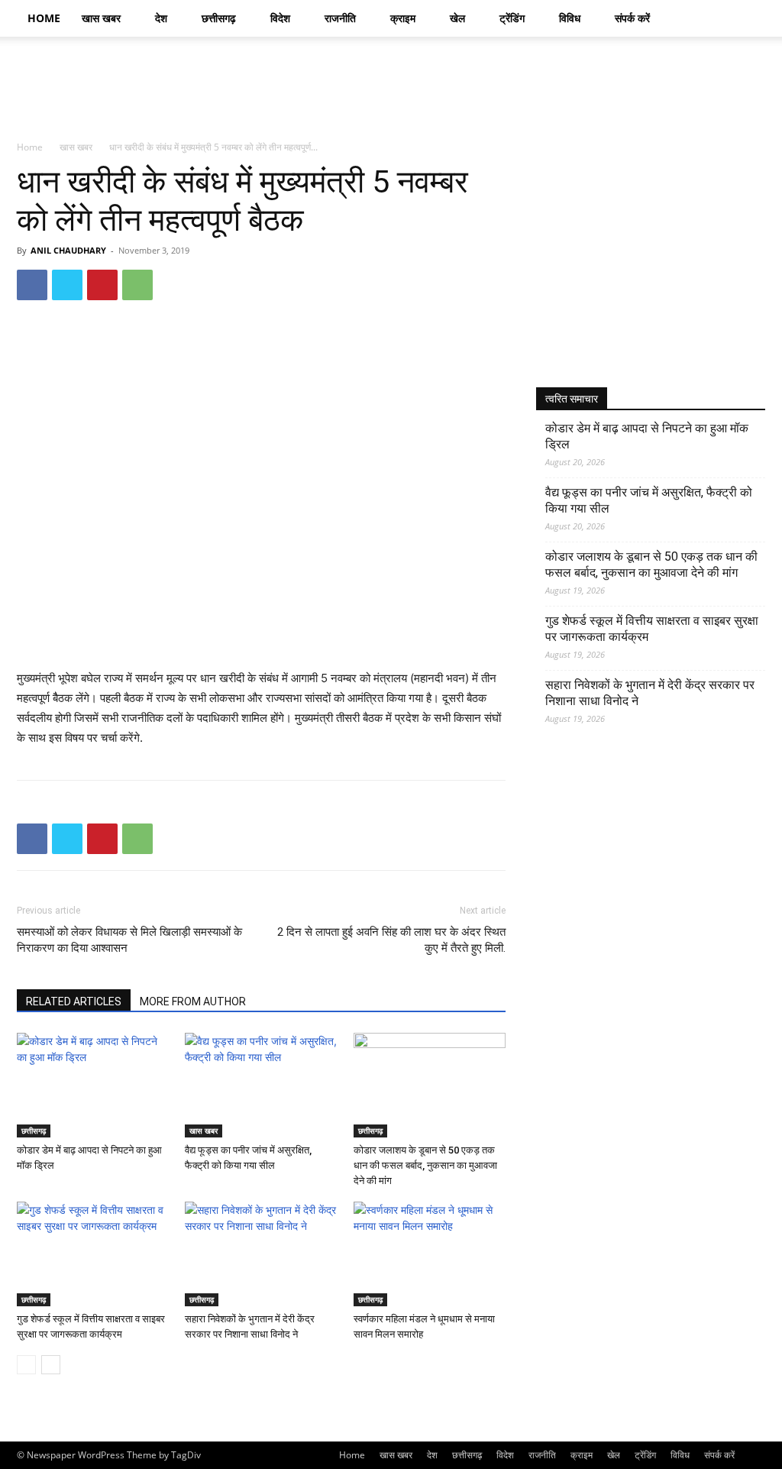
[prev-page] (26, 1364)
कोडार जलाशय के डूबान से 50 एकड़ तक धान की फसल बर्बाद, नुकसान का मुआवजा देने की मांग (425, 1165)
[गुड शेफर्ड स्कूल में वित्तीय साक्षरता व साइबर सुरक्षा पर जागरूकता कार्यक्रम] (93, 1254)
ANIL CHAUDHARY (68, 250)
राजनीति (340, 18)
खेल (457, 18)
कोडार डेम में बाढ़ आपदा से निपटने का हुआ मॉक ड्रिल (646, 436)
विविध (569, 18)
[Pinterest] (102, 285)
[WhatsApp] (137, 285)
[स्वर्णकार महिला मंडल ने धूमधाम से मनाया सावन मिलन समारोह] (430, 1254)
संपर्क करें (632, 18)
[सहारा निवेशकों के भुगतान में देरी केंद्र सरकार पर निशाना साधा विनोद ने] (261, 1254)
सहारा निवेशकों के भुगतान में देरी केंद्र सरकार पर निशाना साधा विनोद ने (650, 693)
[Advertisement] (487, 89)
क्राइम (402, 18)
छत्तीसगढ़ (219, 18)
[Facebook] (32, 285)
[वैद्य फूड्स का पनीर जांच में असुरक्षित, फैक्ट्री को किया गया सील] (261, 1085)
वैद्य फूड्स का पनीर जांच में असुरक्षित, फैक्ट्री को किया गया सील (648, 500)
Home (43, 18)
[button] (747, 19)
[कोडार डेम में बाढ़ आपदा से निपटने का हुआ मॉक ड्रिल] (93, 1085)
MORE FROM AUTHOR (193, 1001)
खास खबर (101, 18)
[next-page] (50, 1364)
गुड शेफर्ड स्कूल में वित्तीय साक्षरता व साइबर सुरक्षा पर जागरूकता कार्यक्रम (651, 628)
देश (161, 18)
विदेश (280, 18)
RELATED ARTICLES (73, 1001)
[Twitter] (67, 285)
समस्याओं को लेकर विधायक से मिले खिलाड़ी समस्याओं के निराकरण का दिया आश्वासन (129, 940)
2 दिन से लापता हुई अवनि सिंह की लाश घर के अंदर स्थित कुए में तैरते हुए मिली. (391, 940)
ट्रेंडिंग (512, 18)
